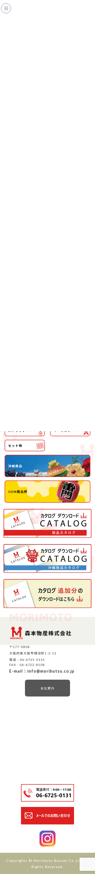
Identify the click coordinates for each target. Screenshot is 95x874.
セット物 (15, 446)
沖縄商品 (15, 466)
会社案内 (47, 688)
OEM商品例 (17, 492)
